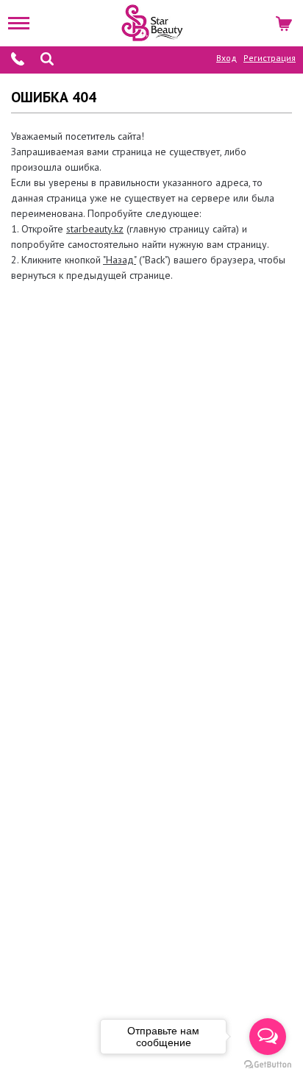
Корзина (285, 21)
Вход (226, 57)
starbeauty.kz (95, 228)
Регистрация (269, 57)
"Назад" (119, 259)
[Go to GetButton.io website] (267, 1065)
